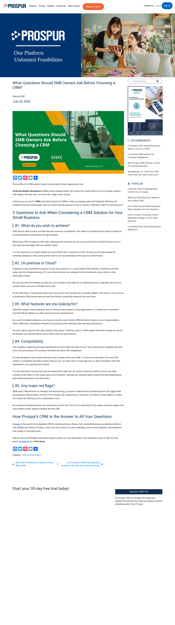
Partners (51, 6)
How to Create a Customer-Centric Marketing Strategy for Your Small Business (143, 218)
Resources (61, 6)
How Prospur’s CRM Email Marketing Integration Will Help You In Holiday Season (80, 464)
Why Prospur (74, 6)
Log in (158, 5)
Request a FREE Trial (139, 491)
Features (33, 6)
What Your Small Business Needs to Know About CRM (34, 464)
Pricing (42, 6)
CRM (24, 455)
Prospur (16, 424)
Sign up (167, 5)
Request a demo (93, 6)
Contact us (149, 5)
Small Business (34, 455)
